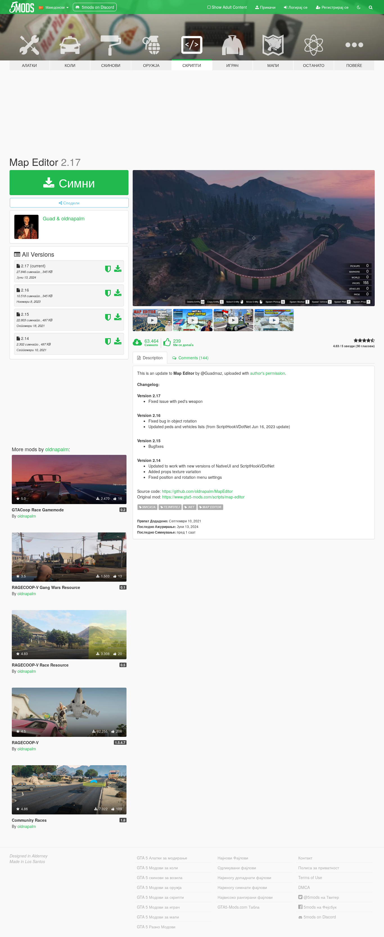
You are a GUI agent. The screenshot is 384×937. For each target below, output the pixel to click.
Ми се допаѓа (183, 345)
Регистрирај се (334, 7)
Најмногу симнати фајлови (242, 887)
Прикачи (267, 7)
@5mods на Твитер (320, 897)
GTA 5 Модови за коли (157, 867)
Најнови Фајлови (233, 858)
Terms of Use (310, 877)
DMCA (304, 887)
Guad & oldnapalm (64, 218)
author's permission (267, 373)
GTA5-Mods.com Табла (238, 907)
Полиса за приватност (318, 867)
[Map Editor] (254, 238)
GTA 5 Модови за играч (158, 907)
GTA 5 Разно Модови (156, 926)
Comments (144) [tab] (192, 357)
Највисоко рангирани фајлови (245, 897)
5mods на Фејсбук (319, 907)
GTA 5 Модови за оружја (159, 887)
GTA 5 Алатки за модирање (162, 858)
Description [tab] (152, 357)
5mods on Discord (319, 917)
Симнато (151, 345)
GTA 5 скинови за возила (159, 877)
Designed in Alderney (29, 856)
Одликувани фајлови (237, 867)
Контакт (305, 858)
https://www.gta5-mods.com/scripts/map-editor (203, 497)
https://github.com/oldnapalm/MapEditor (197, 491)
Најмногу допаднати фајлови (244, 877)
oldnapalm (57, 449)
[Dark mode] (359, 7)
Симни (75, 182)
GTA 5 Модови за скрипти (160, 897)
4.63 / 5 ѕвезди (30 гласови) (354, 345)
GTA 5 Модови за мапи (158, 917)
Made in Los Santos (27, 861)
